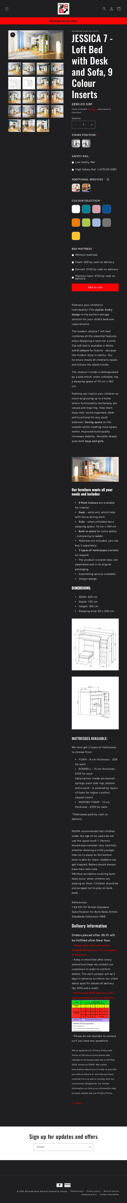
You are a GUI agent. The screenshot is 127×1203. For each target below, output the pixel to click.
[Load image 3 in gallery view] (43, 69)
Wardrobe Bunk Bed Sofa (36, 1191)
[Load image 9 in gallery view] (14, 97)
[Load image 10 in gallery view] (28, 97)
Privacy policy (93, 1191)
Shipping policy (89, 1194)
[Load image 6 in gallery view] (28, 83)
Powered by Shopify (58, 1191)
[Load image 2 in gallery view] (28, 69)
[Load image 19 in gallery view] (43, 125)
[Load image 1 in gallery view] (14, 69)
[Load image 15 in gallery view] (43, 111)
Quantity (76, 118)
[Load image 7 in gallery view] (43, 83)
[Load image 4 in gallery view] (57, 69)
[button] (7, 8)
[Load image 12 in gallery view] (57, 97)
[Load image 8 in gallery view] (57, 83)
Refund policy (77, 1191)
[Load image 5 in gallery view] (14, 83)
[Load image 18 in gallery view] (28, 125)
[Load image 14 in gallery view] (28, 111)
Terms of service (111, 1191)
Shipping (92, 109)
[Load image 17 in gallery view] (14, 125)
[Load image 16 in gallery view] (57, 111)
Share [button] (78, 1103)
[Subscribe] (89, 1147)
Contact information (109, 1194)
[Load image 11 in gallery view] (43, 97)
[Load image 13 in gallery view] (14, 111)
